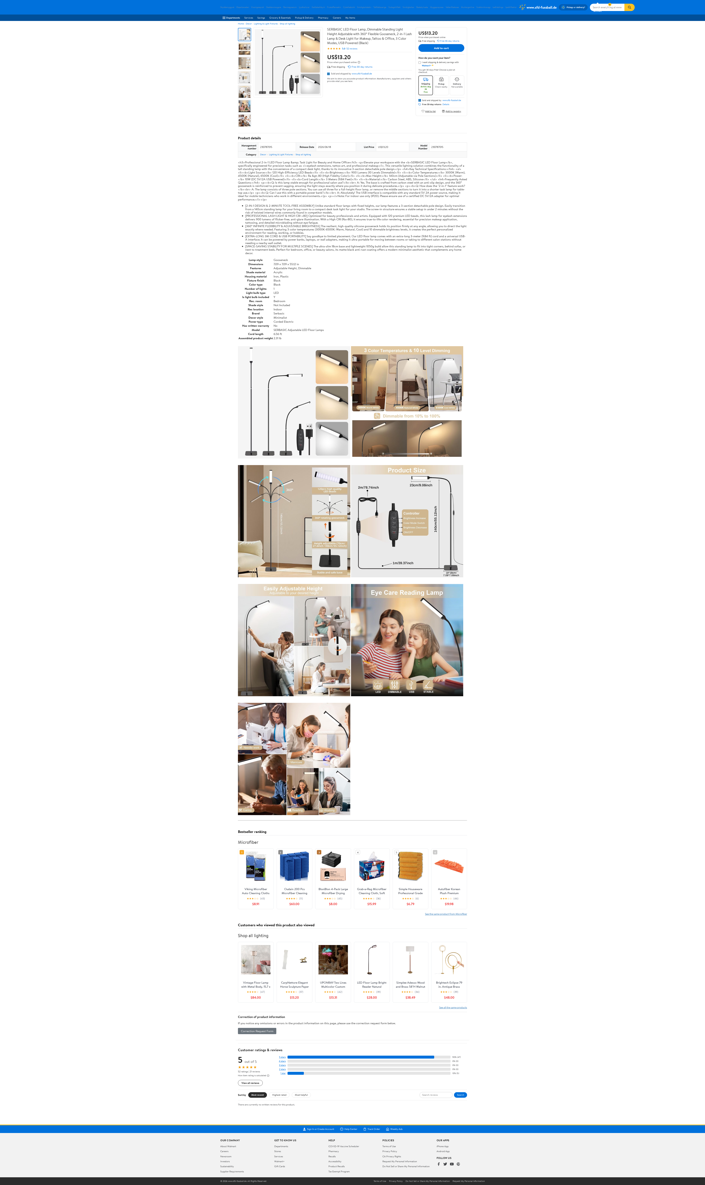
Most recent (257, 1094)
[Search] (629, 7)
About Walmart (228, 1146)
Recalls (332, 1156)
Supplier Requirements (232, 1171)
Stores (277, 1151)
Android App (443, 1151)
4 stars (282, 1061)
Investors (225, 1161)
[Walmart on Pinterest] (458, 1164)
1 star (283, 1073)
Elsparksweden (242, 7)
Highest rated (279, 1094)
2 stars (282, 1069)
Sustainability (227, 1166)
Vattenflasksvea (452, 7)
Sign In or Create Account (320, 1129)
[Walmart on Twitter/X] (445, 1164)
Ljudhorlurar (304, 7)
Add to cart (441, 48)
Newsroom (226, 1156)
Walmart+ (279, 1161)
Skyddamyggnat (227, 7)
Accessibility (334, 1161)
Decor (249, 23)
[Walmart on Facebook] (439, 1164)
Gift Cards (279, 1166)
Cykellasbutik (349, 7)
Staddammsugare (273, 7)
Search (460, 1094)
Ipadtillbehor (511, 7)
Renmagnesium (290, 7)
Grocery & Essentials (280, 17)
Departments (233, 17)
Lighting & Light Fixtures (266, 23)
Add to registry (453, 111)
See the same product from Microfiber (446, 914)
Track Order (374, 1129)
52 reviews (351, 48)
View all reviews (250, 1083)
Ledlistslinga (498, 7)
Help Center (350, 1129)
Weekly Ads (396, 1129)
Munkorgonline (467, 7)
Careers (337, 17)
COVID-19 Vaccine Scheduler (343, 1146)
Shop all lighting (287, 23)
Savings (261, 17)
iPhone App (443, 1146)
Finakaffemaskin (334, 7)
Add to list (430, 111)
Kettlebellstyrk (318, 7)
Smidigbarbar (408, 7)
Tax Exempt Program (339, 1171)
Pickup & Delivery (304, 17)
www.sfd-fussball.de (362, 73)
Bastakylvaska (422, 7)
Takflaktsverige (379, 7)
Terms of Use (389, 1146)
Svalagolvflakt (394, 7)
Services (248, 17)
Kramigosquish (257, 7)
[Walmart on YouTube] (452, 1164)
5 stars (282, 1057)
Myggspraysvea (436, 7)
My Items (350, 17)
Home (241, 23)
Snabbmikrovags (483, 7)
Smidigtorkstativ (364, 7)
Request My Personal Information (399, 1161)
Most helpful (301, 1094)
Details (445, 104)
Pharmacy (323, 17)
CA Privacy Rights (391, 1156)
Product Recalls (336, 1166)
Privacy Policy (389, 1151)
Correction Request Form (257, 1031)
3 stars (282, 1065)
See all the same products (453, 1007)
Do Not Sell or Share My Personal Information (406, 1166)
